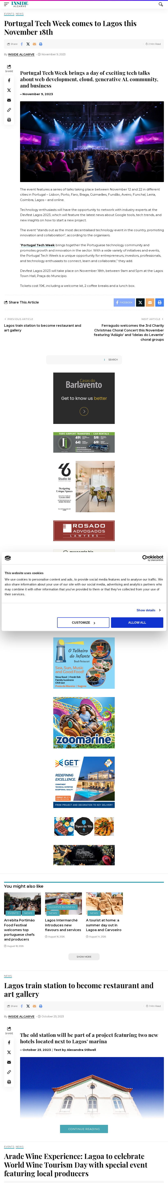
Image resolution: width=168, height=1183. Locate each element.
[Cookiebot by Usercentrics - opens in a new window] (145, 558)
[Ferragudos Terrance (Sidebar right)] (84, 855)
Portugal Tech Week (38, 245)
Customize (81, 622)
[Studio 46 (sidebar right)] (84, 486)
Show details (146, 610)
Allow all (137, 622)
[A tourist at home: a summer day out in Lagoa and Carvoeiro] (104, 903)
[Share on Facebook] (22, 44)
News (20, 14)
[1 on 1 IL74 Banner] (84, 442)
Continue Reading (84, 1129)
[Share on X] (28, 44)
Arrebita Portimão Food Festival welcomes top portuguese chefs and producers (19, 929)
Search (113, 359)
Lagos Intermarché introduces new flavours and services (63, 925)
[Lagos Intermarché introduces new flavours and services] (63, 903)
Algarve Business (62, 907)
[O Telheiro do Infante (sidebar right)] (84, 663)
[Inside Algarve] (19, 4)
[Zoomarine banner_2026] (84, 722)
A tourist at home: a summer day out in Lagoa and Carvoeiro (103, 925)
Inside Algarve (21, 54)
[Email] (34, 44)
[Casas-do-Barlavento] (84, 398)
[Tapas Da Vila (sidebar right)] (84, 826)
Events (9, 14)
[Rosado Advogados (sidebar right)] (84, 530)
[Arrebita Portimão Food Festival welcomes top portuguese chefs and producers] (22, 903)
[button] (7, 4)
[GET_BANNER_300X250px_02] (84, 782)
